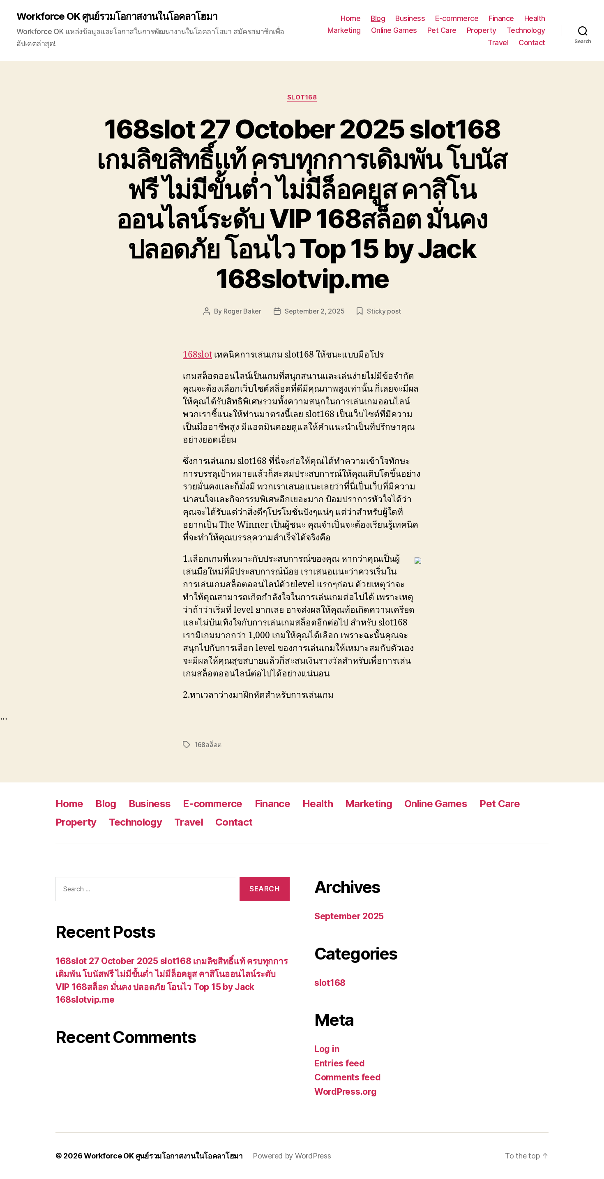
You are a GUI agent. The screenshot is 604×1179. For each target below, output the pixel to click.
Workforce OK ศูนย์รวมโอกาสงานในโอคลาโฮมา (116, 16)
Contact (532, 42)
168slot (197, 354)
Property (481, 30)
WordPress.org (345, 1092)
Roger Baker (242, 311)
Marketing (344, 30)
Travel (498, 42)
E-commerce (456, 18)
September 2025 (349, 916)
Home (350, 18)
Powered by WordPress (292, 1155)
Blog (378, 18)
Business (410, 18)
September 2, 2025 (314, 311)
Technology (526, 30)
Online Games (394, 30)
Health (534, 18)
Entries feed (339, 1063)
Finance (501, 18)
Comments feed (347, 1077)
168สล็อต (207, 745)
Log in (326, 1049)
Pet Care (441, 30)
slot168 (302, 97)
